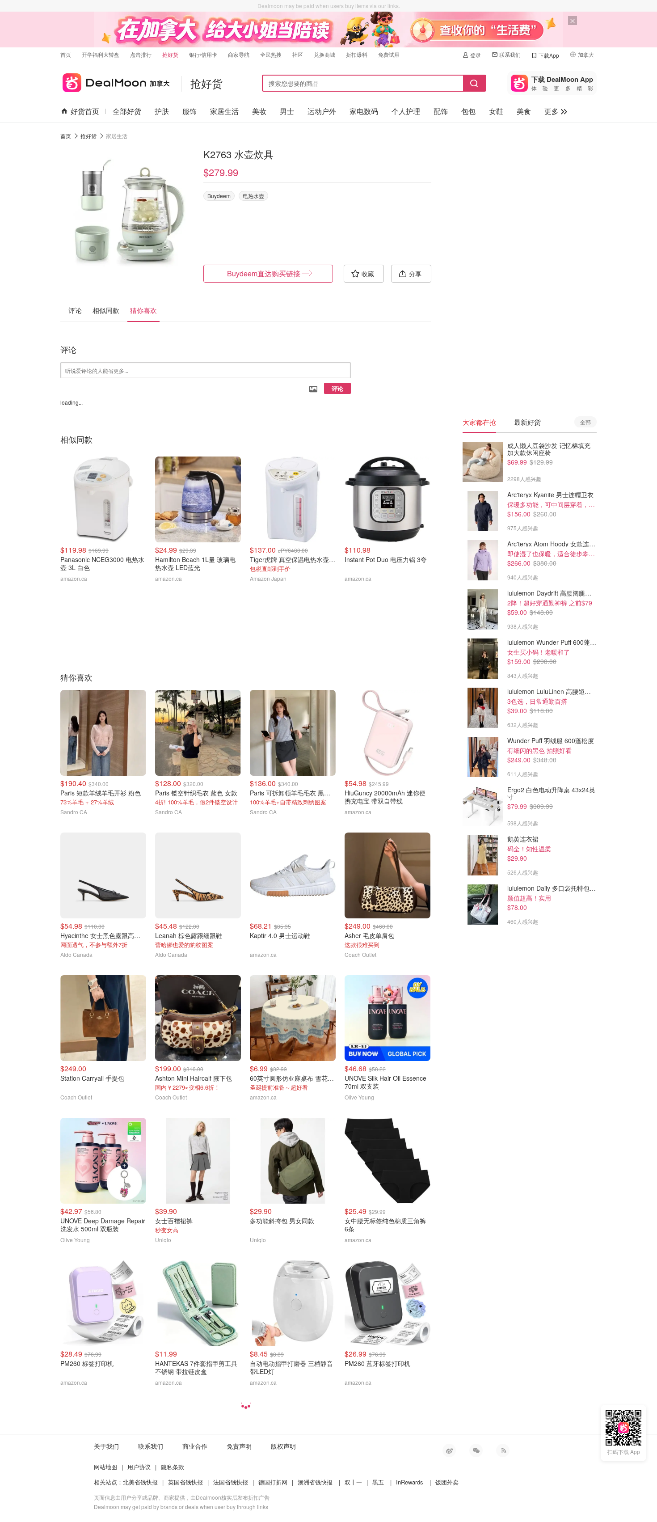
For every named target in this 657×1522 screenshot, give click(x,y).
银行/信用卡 (203, 54)
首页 (65, 54)
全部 (585, 422)
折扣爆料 (356, 54)
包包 (468, 111)
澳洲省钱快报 (315, 1482)
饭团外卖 (447, 1482)
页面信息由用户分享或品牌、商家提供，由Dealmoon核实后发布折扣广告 (182, 1497)
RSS (503, 1450)
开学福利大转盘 (100, 54)
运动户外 (321, 111)
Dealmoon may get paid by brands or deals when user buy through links (181, 1506)
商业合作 (194, 1446)
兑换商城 (324, 54)
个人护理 (406, 111)
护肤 (162, 111)
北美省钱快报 (140, 1482)
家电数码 (364, 111)
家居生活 (224, 111)
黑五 (378, 1482)
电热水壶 (253, 195)
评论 (337, 388)
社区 (297, 54)
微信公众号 (476, 1450)
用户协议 (139, 1467)
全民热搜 (271, 54)
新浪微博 (449, 1450)
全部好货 (127, 111)
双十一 (353, 1482)
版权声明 (283, 1446)
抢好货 (170, 54)
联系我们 (510, 54)
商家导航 (238, 54)
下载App (549, 55)
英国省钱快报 (185, 1482)
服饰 (189, 111)
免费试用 (389, 54)
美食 (524, 111)
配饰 (441, 111)
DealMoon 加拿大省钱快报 (115, 81)
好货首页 (85, 111)
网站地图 (105, 1467)
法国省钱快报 (230, 1482)
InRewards (409, 1482)
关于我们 (106, 1446)
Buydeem (219, 195)
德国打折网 (272, 1482)
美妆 (259, 111)
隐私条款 (172, 1467)
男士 (287, 111)
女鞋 (496, 111)
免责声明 (239, 1446)
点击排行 (141, 54)
